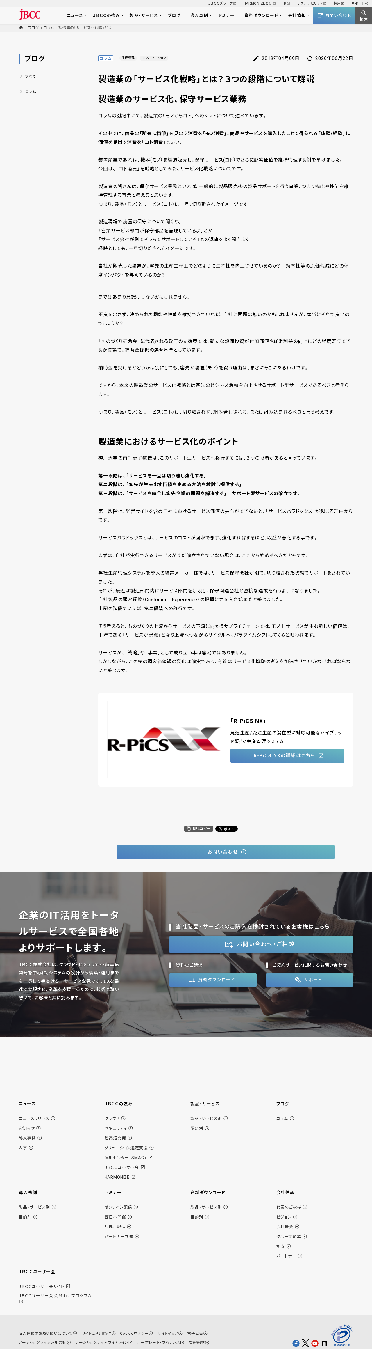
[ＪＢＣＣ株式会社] (29, 14)
